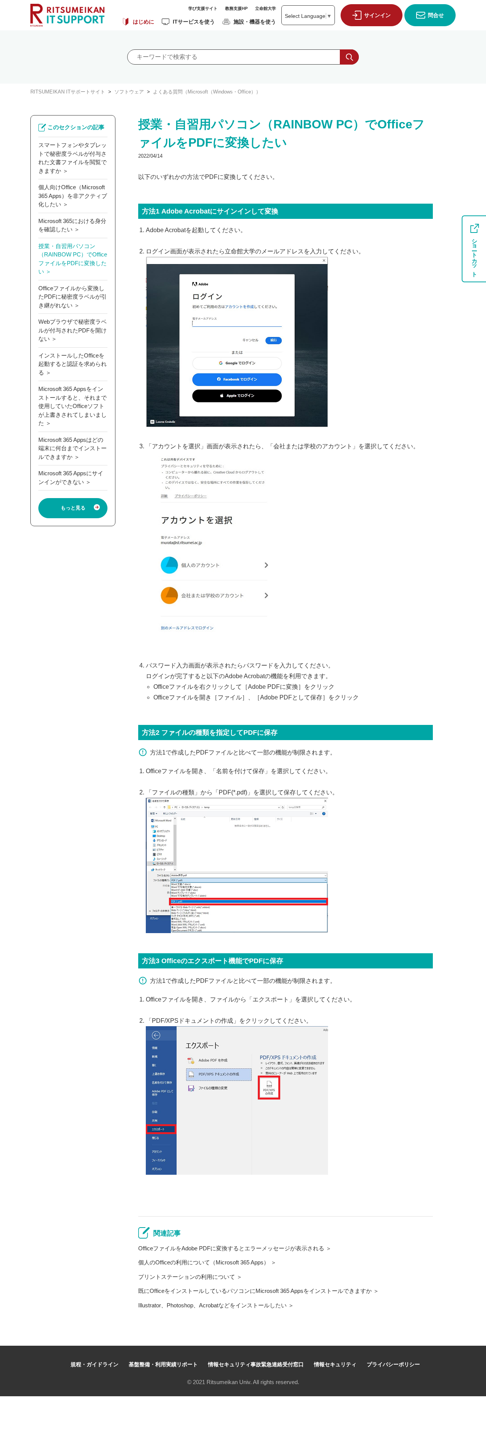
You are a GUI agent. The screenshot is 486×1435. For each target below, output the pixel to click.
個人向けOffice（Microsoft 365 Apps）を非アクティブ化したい (72, 195)
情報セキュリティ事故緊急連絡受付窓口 (256, 1364)
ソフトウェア (129, 92)
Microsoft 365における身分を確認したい (72, 225)
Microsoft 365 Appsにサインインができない (70, 477)
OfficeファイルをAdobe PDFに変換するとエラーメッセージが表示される (231, 1248)
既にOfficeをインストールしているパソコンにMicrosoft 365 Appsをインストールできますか (255, 1291)
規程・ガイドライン (94, 1364)
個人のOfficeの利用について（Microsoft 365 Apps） (203, 1262)
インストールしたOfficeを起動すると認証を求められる (72, 364)
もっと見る (73, 508)
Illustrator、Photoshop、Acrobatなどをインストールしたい (212, 1305)
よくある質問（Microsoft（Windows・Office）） (207, 92)
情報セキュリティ (335, 1364)
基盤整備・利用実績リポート (163, 1364)
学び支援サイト (203, 8)
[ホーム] (67, 15)
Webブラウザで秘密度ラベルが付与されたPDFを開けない (72, 330)
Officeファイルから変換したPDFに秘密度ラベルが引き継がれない (72, 297)
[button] (369, 15)
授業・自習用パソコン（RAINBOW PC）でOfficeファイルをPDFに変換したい (72, 259)
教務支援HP (236, 8)
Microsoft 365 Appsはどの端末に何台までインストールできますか (72, 448)
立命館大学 (265, 8)
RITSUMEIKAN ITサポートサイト (67, 92)
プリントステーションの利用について (186, 1277)
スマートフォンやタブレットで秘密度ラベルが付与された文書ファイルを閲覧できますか (72, 158)
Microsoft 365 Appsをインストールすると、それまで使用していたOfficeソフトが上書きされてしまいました (72, 406)
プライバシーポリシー (393, 1364)
